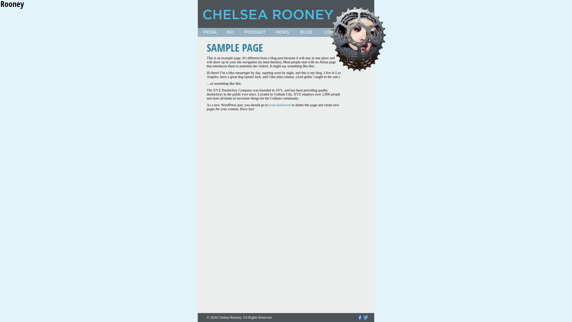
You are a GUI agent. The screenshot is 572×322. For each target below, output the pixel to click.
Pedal (210, 32)
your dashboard (280, 105)
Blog (307, 32)
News (282, 32)
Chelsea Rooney (286, 14)
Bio (230, 32)
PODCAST (255, 32)
